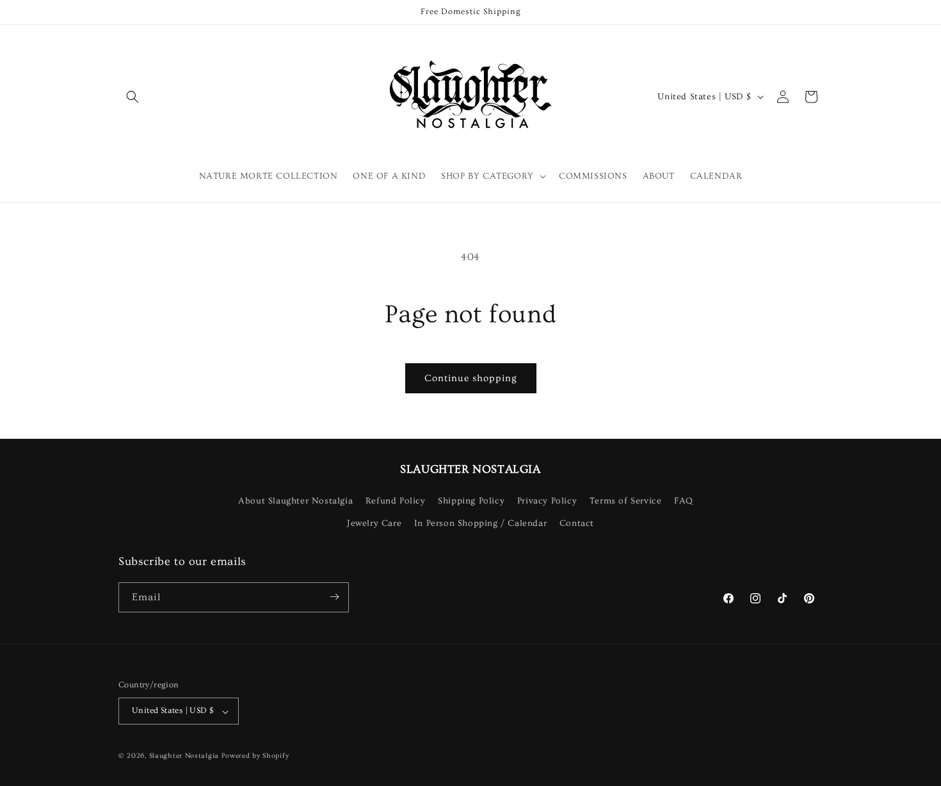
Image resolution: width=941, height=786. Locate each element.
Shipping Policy (471, 500)
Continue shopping (470, 378)
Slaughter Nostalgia (184, 756)
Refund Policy (396, 500)
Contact (576, 523)
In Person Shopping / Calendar (480, 523)
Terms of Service (626, 500)
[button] (132, 97)
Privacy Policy (547, 500)
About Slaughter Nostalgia (295, 500)
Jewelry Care (374, 523)
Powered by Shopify (255, 756)
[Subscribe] (334, 597)
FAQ (683, 500)
